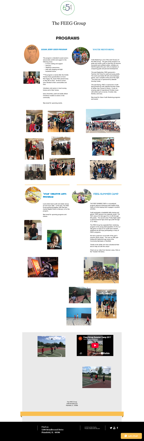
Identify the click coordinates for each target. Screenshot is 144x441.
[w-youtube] (114, 428)
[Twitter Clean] (111, 428)
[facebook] (117, 428)
